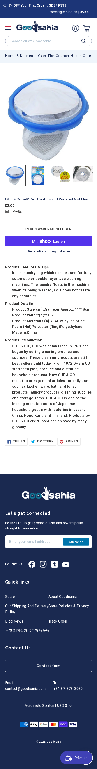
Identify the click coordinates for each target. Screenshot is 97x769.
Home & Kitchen (19, 56)
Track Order (57, 621)
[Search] (83, 41)
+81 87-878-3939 (68, 689)
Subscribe (76, 541)
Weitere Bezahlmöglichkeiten (48, 251)
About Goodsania (62, 597)
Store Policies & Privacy (68, 606)
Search (10, 597)
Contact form (48, 666)
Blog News (14, 621)
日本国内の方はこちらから (27, 630)
